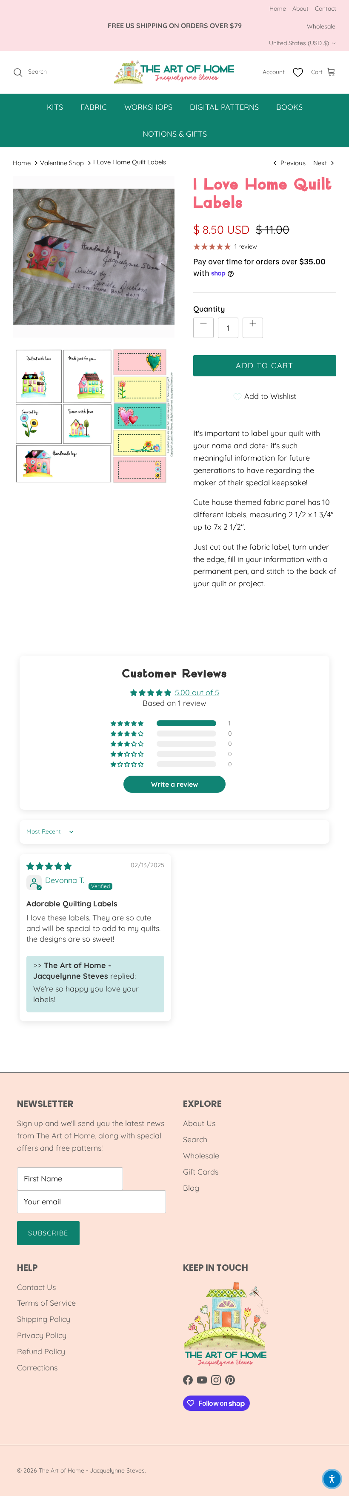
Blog (191, 1188)
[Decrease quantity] (203, 328)
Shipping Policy (43, 1319)
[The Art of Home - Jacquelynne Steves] (174, 72)
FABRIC (93, 107)
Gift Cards (200, 1172)
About (300, 8)
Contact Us (36, 1287)
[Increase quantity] (253, 328)
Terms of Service (46, 1303)
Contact (325, 8)
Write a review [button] (174, 784)
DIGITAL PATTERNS (224, 107)
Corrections (37, 1368)
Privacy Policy (41, 1335)
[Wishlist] (298, 72)
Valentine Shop (62, 163)
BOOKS (289, 107)
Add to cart (265, 365)
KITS (55, 107)
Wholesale (321, 26)
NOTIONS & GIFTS (175, 134)
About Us (199, 1123)
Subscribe (48, 1233)
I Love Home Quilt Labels (129, 162)
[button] (128, 723)
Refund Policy (41, 1351)
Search (195, 1139)
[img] (49, 866)
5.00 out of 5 (197, 692)
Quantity (209, 309)
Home (277, 8)
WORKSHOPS (148, 107)
